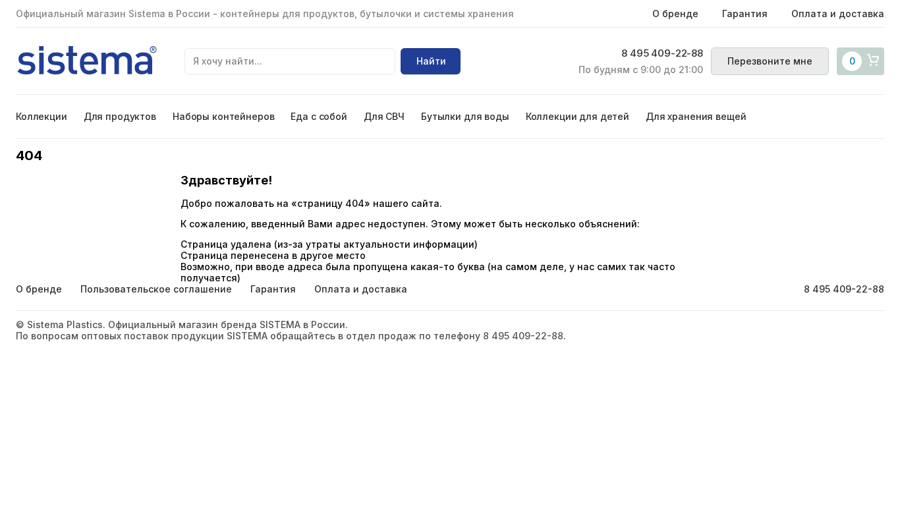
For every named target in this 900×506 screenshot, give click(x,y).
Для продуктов (120, 116)
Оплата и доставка (837, 13)
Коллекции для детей (577, 116)
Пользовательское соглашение (156, 289)
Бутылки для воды (465, 116)
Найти (431, 61)
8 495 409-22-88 (662, 53)
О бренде (675, 13)
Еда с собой (319, 116)
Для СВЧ (384, 116)
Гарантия (745, 13)
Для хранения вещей (696, 116)
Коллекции (41, 116)
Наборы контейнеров (223, 116)
